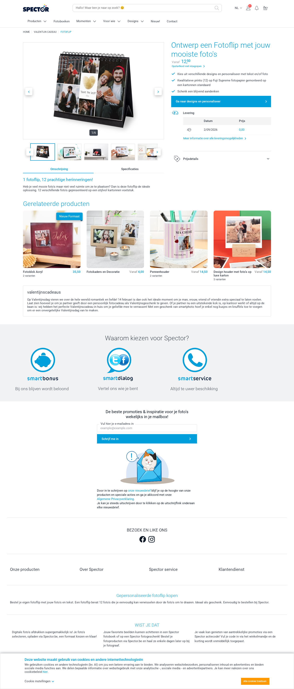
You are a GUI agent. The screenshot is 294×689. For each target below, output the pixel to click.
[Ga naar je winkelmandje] (265, 7)
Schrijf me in (110, 439)
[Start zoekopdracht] (217, 8)
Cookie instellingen (37, 681)
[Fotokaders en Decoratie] (115, 239)
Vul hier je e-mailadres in (117, 424)
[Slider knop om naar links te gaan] (28, 91)
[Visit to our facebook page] (142, 539)
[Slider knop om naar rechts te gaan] (158, 91)
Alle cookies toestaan (254, 681)
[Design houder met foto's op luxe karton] (242, 239)
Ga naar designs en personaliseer (198, 101)
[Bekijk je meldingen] (257, 7)
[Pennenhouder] (179, 239)
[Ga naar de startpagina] (42, 8)
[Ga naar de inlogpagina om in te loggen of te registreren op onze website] (248, 7)
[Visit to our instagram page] (151, 539)
